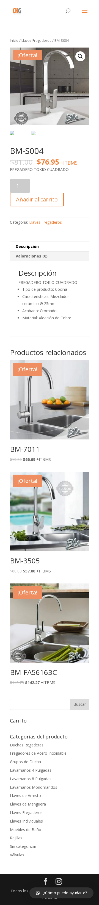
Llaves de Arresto (25, 795)
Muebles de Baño (25, 829)
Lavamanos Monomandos (33, 787)
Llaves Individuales (26, 821)
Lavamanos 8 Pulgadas (30, 778)
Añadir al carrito (37, 199)
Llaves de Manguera (28, 804)
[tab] (49, 246)
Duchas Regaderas (26, 745)
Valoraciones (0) (32, 256)
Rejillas (16, 837)
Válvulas (17, 854)
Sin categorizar (23, 846)
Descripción (27, 246)
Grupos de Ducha (25, 761)
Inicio (14, 40)
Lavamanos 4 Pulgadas (30, 770)
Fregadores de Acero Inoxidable (38, 753)
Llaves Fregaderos (36, 40)
